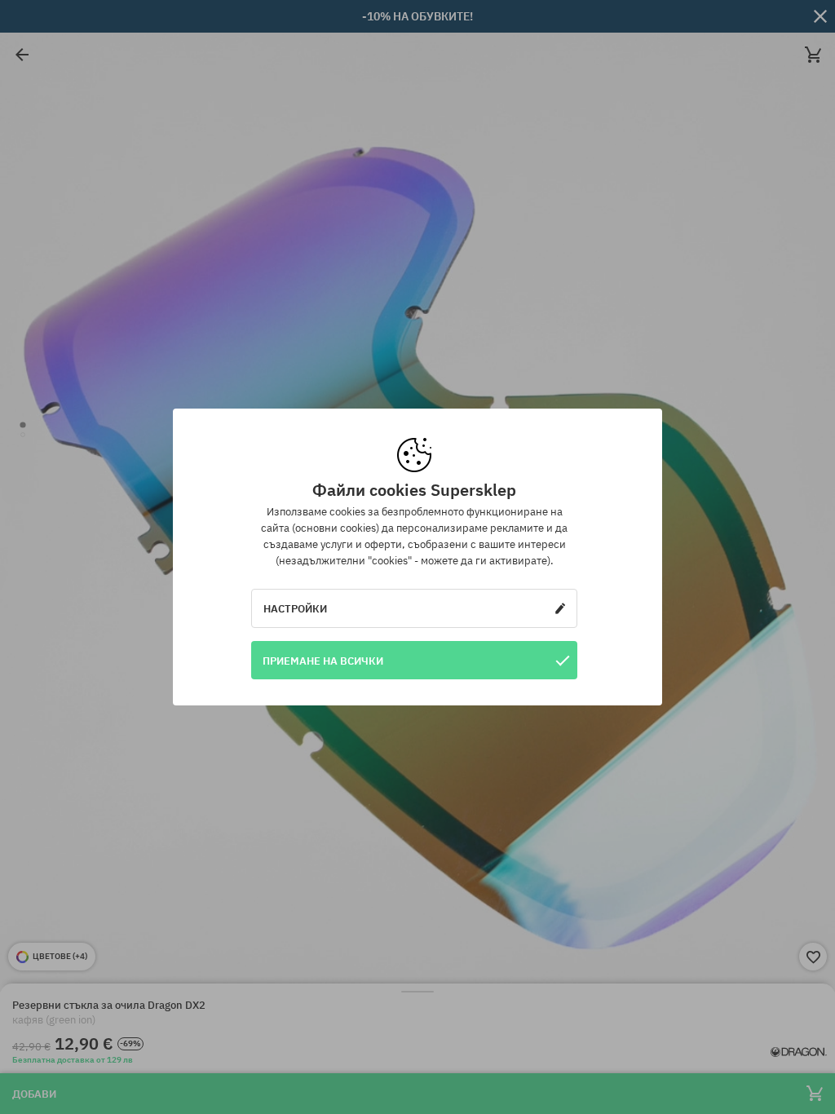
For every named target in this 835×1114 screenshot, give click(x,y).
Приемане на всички (323, 660)
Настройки (295, 608)
